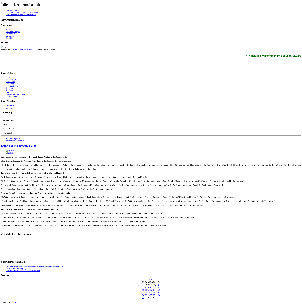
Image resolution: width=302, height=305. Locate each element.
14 (154, 290)
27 (151, 295)
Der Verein (10, 106)
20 (151, 293)
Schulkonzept (11, 79)
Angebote (14, 86)
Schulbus (9, 90)
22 (156, 293)
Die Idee (9, 108)
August (149, 280)
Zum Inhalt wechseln (13, 10)
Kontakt (9, 38)
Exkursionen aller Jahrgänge (18, 145)
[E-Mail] (9, 153)
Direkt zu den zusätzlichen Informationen (21, 15)
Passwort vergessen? (13, 139)
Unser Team (10, 82)
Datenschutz (10, 34)
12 (149, 290)
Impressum (10, 36)
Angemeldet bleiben (10, 129)
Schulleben (22, 49)
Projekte (9, 92)
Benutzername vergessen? (15, 141)
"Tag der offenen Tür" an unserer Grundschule (23, 271)
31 (143, 298)
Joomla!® (14, 302)
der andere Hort (11, 97)
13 (151, 290)
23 (159, 293)
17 (143, 293)
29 (156, 295)
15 (156, 290)
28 (154, 295)
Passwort (6, 124)
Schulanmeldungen (13, 32)
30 (159, 295)
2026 (154, 280)
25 (146, 295)
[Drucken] (10, 151)
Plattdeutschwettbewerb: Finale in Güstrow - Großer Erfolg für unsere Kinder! (35, 266)
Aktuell (30, 49)
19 (149, 293)
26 (149, 295)
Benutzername (8, 120)
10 (143, 290)
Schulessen (10, 88)
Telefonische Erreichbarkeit (16, 94)
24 (143, 295)
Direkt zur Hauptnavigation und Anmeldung (22, 13)
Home (8, 29)
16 (159, 290)
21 (154, 293)
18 (146, 293)
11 (146, 290)
